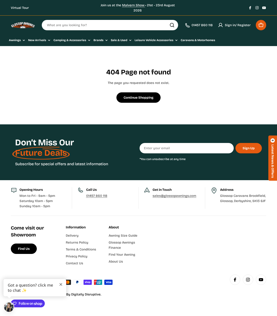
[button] (272, 158)
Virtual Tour (20, 8)
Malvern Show (133, 5)
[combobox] (110, 25)
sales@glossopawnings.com (174, 196)
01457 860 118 (96, 196)
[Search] (172, 25)
